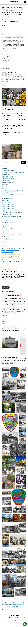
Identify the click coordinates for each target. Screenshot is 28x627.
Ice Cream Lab (5, 237)
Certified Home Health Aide (8, 182)
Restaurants (5, 233)
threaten (24, 604)
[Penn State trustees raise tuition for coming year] (7, 57)
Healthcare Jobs (5, 192)
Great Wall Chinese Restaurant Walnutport (12, 190)
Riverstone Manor (6, 214)
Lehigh (7, 604)
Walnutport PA (14, 1)
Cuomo (9, 602)
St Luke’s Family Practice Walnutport (11, 216)
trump (5, 606)
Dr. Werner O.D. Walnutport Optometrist (12, 212)
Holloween (15, 602)
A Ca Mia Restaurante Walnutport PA (11, 235)
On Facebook (5, 315)
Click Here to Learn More (10, 313)
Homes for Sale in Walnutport (9, 228)
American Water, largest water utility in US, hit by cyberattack (14, 120)
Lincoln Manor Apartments (8, 206)
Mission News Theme (10, 625)
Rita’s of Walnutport (7, 239)
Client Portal (5, 184)
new (14, 604)
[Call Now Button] (25, 624)
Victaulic (4, 243)
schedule (21, 604)
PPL (19, 604)
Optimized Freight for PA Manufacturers (10, 268)
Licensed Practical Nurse (8, 204)
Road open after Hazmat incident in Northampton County (11, 108)
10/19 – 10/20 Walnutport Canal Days (11, 254)
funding (12, 602)
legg (5, 604)
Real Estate (4, 226)
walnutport (10, 606)
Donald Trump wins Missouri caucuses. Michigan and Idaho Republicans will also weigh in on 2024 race (13, 126)
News (3, 218)
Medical (3, 210)
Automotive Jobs (6, 174)
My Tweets (4, 324)
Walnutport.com (5, 308)
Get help (7, 332)
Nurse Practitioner (6, 220)
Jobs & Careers (5, 200)
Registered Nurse (6, 231)
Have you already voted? (7, 252)
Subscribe (5, 287)
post (17, 604)
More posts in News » (22, 85)
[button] (20, 345)
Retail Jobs (4, 241)
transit (3, 606)
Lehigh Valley (11, 604)
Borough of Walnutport (7, 176)
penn (16, 604)
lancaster (3, 604)
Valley (7, 606)
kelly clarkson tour (22, 602)
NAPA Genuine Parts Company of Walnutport (13, 172)
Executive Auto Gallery (8, 170)
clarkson (6, 602)
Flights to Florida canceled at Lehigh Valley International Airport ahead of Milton (14, 114)
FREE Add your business (8, 178)
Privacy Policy (5, 224)
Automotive (4, 168)
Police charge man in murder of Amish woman (12, 133)
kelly (17, 602)
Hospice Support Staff (7, 198)
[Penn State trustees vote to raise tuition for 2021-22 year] (19, 42)
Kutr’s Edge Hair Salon (7, 202)
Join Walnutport (6, 180)
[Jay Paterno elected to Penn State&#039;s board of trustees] (7, 42)
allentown (3, 602)
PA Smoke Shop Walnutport (8, 222)
